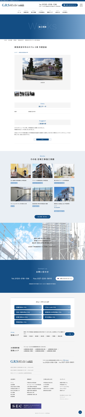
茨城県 (48, 336)
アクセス (67, 360)
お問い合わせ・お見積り (48, 388)
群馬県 (25, 336)
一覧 (70, 334)
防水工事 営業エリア (15, 390)
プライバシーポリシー (64, 399)
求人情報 (13, 392)
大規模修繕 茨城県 (51, 351)
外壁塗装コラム (63, 384)
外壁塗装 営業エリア (15, 388)
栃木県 (42, 336)
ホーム (19, 12)
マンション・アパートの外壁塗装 (34, 384)
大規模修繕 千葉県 (28, 351)
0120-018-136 (48, 4)
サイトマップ (62, 397)
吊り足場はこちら (50, 317)
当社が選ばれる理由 (15, 386)
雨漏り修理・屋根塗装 (32, 390)
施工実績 (13, 394)
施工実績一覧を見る (42, 216)
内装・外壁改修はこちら (23, 312)
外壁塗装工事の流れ (48, 382)
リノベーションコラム (64, 386)
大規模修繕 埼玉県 (52, 349)
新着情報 (13, 396)
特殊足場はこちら (21, 322)
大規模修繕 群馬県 (39, 351)
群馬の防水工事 (30, 392)
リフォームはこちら (50, 307)
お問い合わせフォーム (71, 5)
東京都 (36, 336)
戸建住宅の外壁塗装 (31, 382)
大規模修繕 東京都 (28, 349)
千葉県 (53, 336)
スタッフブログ (63, 388)
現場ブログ (62, 390)
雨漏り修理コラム (64, 382)
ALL (42, 139)
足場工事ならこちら (22, 317)
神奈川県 (60, 336)
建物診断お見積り (47, 390)
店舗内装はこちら (21, 307)
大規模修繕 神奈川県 (40, 349)
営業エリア (50, 12)
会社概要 (13, 384)
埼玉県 (31, 336)
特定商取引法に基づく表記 (65, 395)
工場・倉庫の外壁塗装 (32, 386)
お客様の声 (45, 386)
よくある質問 (46, 384)
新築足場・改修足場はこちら (53, 312)
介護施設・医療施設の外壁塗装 (34, 388)
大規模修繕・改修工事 (32, 394)
